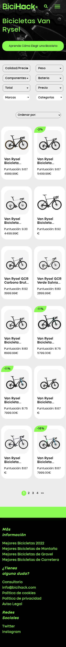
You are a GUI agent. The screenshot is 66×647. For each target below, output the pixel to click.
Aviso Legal (12, 604)
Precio (43, 87)
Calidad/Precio (16, 68)
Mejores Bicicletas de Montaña (29, 549)
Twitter (8, 626)
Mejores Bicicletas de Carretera (30, 560)
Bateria (43, 78)
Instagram (11, 632)
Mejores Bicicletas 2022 (23, 543)
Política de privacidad (21, 599)
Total (9, 87)
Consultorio (12, 582)
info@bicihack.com (19, 588)
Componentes (15, 78)
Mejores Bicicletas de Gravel (27, 554)
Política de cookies (19, 593)
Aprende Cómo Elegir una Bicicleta (33, 46)
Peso (41, 68)
